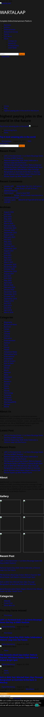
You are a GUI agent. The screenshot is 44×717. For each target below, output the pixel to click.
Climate (7, 333)
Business (7, 25)
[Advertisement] (22, 81)
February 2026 (9, 226)
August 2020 (9, 273)
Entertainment (9, 29)
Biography (8, 322)
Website (7, 601)
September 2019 (10, 299)
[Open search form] (0, 52)
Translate (17, 698)
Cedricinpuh (9, 193)
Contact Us (12, 41)
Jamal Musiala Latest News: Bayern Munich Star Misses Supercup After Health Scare (22, 175)
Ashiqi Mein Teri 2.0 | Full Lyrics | (29, 186)
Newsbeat (8, 377)
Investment (8, 359)
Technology (8, 393)
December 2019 (10, 292)
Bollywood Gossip (11, 32)
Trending (7, 395)
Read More (4, 143)
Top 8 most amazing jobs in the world (14, 126)
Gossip (6, 347)
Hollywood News (10, 352)
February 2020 (9, 287)
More (6, 39)
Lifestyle (7, 365)
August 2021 (9, 251)
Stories (7, 390)
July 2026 (7, 214)
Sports (6, 34)
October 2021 (9, 246)
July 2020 (7, 276)
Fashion (7, 343)
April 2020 (8, 283)
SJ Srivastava (7, 141)
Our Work (8, 36)
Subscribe (5, 56)
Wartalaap (8, 400)
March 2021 (8, 262)
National (7, 372)
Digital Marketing (8, 626)
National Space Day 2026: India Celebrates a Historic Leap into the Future (21, 161)
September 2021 (10, 248)
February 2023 (9, 237)
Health (6, 349)
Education (8, 338)
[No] (39, 705)
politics (7, 27)
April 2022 (8, 244)
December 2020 (10, 264)
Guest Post (8, 603)
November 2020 (10, 267)
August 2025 (9, 235)
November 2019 (10, 294)
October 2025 (9, 230)
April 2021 (8, 260)
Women (7, 404)
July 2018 (7, 308)
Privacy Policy (13, 45)
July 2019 (7, 303)
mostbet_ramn (10, 200)
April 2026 (8, 221)
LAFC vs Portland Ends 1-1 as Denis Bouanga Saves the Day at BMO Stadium (21, 621)
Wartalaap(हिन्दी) (10, 402)
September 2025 (10, 232)
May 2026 (7, 219)
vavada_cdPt (9, 186)
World (6, 406)
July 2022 (7, 239)
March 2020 (8, 285)
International (9, 356)
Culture (7, 336)
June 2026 (8, 216)
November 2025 (10, 228)
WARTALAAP (12, 12)
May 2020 (7, 280)
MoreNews (30, 689)
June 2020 (8, 278)
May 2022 (7, 242)
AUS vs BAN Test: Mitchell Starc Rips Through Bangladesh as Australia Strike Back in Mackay (22, 170)
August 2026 (9, 212)
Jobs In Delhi (9, 363)
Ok (37, 705)
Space (6, 386)
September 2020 (10, 271)
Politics (7, 379)
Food (6, 345)
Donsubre (8, 188)
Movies (7, 368)
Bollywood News (10, 324)
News (6, 132)
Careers (7, 331)
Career (6, 329)
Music (6, 370)
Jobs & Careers (9, 361)
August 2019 (9, 301)
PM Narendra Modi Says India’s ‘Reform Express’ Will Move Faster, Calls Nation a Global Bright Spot (23, 166)
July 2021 (7, 253)
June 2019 (8, 305)
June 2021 (8, 255)
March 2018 (8, 312)
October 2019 (9, 296)
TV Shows (8, 397)
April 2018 (8, 310)
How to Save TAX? (23, 193)
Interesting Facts (10, 130)
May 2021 (7, 257)
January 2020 (9, 289)
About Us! (12, 43)
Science (7, 384)
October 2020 (9, 269)
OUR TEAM (12, 48)
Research (7, 381)
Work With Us (9, 605)
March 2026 (8, 223)
